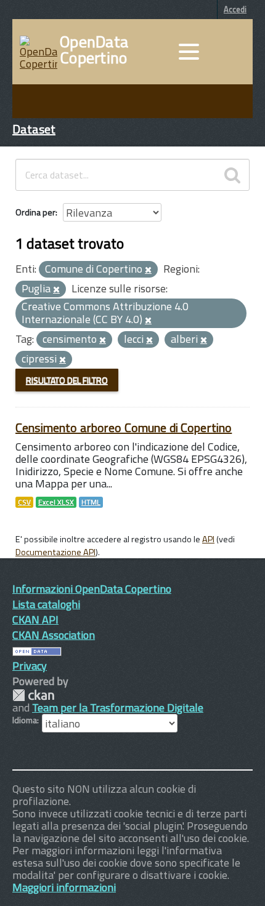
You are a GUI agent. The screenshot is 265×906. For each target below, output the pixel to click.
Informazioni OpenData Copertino (91, 588)
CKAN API (35, 619)
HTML (90, 502)
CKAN (33, 695)
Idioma (24, 720)
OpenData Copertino (94, 50)
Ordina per (35, 212)
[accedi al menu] (188, 52)
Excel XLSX (56, 502)
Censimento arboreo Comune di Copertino (123, 427)
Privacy (29, 665)
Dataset (33, 128)
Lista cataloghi (46, 604)
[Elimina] (148, 270)
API (208, 539)
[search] (232, 175)
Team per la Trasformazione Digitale (117, 707)
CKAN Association (53, 635)
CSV (24, 502)
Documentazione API (55, 552)
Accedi (235, 9)
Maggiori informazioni (64, 887)
